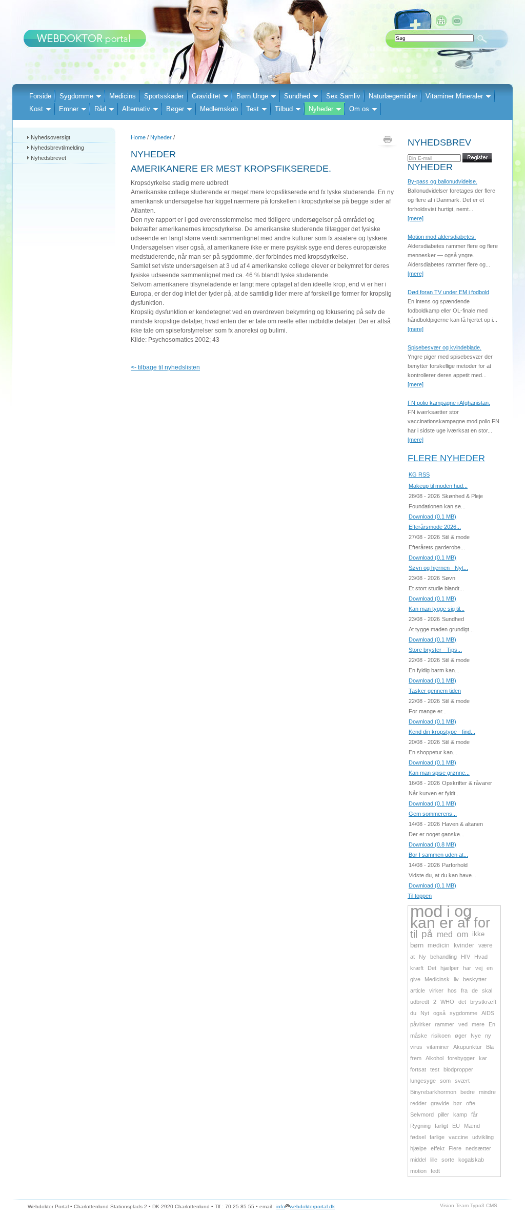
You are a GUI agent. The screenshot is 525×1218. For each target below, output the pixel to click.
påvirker (420, 1024)
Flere (455, 1148)
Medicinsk (437, 979)
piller (443, 1114)
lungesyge (423, 1081)
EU (456, 1126)
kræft (416, 968)
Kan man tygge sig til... (437, 609)
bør (457, 1103)
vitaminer (438, 1047)
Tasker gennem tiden (435, 691)
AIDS (487, 1013)
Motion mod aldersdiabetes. (442, 237)
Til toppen (420, 896)
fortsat (418, 1069)
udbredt (419, 1002)
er (446, 922)
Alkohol (434, 1058)
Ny (422, 957)
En (492, 1024)
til (413, 934)
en (490, 968)
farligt (441, 1126)
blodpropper (458, 1069)
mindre (487, 1092)
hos (452, 990)
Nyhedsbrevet (48, 158)
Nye (476, 1036)
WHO (447, 1002)
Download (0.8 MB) (432, 844)
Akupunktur (467, 1047)
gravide (440, 1103)
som (445, 1081)
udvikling (483, 1137)
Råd (100, 109)
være (485, 945)
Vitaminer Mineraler (454, 96)
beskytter (475, 979)
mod (426, 911)
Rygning (420, 1126)
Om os (359, 109)
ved (463, 1024)
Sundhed (297, 96)
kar (483, 1058)
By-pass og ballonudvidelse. (442, 181)
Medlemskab (219, 109)
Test (252, 109)
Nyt (424, 1013)
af (463, 923)
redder (418, 1103)
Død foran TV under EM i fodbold (448, 292)
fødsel (418, 1137)
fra (464, 990)
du (413, 1013)
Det (432, 968)
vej (478, 968)
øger (461, 1036)
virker (436, 990)
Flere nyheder (446, 458)
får (474, 1114)
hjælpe (418, 1148)
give (415, 979)
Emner (68, 109)
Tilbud (284, 109)
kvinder (464, 945)
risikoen (441, 1036)
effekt (438, 1148)
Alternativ (136, 109)
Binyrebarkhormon (433, 1092)
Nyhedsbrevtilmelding (57, 147)
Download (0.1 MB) (432, 516)
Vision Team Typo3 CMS (468, 1205)
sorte (447, 1160)
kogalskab (471, 1160)
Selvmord (422, 1114)
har (467, 968)
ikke (478, 934)
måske (418, 1036)
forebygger (461, 1058)
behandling (443, 957)
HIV (465, 957)
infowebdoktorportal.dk (305, 1206)
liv (456, 979)
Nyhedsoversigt (50, 137)
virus (416, 1047)
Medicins (122, 96)
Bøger (175, 109)
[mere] (415, 218)
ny (488, 1036)
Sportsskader (164, 96)
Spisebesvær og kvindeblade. (444, 347)
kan (422, 922)
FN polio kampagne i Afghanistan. (449, 403)
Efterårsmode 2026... (435, 527)
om (462, 934)
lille (433, 1160)
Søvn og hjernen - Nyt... (438, 568)
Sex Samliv (343, 96)
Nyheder (321, 109)
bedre (467, 1092)
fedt (435, 1171)
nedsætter (478, 1148)
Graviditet (206, 96)
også (439, 1013)
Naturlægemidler (393, 96)
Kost (36, 109)
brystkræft (483, 1002)
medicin (439, 945)
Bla (490, 1047)
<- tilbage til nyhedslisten (165, 367)
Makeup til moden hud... (438, 486)
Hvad (481, 957)
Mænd (472, 1126)
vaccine (458, 1137)
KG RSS (419, 474)
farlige (437, 1137)
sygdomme (463, 1013)
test (434, 1069)
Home (138, 137)
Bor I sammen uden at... (438, 855)
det (462, 1002)
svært (462, 1081)
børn (416, 945)
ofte (470, 1103)
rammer (444, 1024)
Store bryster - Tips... (435, 650)
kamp (460, 1114)
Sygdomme (76, 96)
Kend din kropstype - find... (442, 732)
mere (478, 1024)
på (427, 933)
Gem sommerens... (433, 814)
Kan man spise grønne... (439, 773)
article (417, 990)
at (412, 957)
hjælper (449, 968)
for (482, 923)
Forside (40, 96)
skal (487, 990)
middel (418, 1160)
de (475, 990)
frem (415, 1058)
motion (418, 1171)
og (463, 911)
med (445, 934)
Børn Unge (252, 96)
